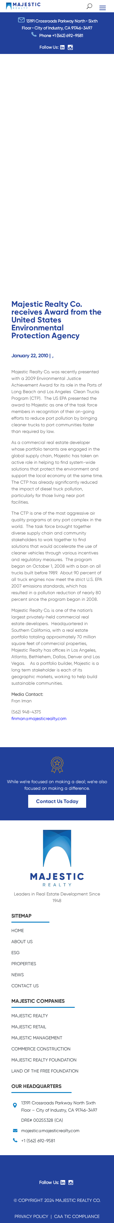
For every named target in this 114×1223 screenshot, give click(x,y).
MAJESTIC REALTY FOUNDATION (44, 1059)
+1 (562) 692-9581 (67, 35)
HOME (17, 930)
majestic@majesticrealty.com (50, 1130)
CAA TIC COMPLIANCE (76, 1216)
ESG (15, 952)
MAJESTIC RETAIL (28, 1026)
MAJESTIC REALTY (29, 1015)
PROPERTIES (23, 963)
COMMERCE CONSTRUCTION (41, 1048)
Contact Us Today (57, 801)
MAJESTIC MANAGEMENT (36, 1037)
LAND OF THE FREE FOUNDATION (45, 1070)
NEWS (17, 974)
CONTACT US (25, 985)
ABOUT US (22, 941)
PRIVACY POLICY (31, 1216)
